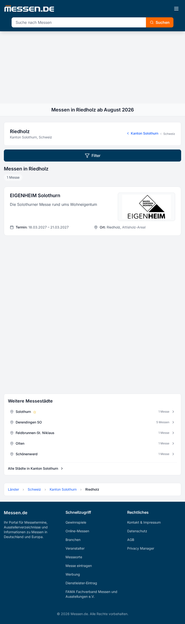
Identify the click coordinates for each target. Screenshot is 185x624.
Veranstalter (75, 548)
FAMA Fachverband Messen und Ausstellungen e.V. (91, 594)
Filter (96, 155)
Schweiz (169, 134)
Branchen (73, 540)
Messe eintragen (79, 566)
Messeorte (74, 557)
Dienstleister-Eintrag (81, 583)
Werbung (73, 574)
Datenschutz (137, 531)
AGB (130, 540)
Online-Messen (77, 531)
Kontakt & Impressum (144, 522)
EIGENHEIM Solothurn (35, 195)
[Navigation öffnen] (176, 8)
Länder (13, 489)
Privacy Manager (140, 548)
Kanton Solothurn (144, 133)
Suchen (163, 22)
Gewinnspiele (76, 522)
